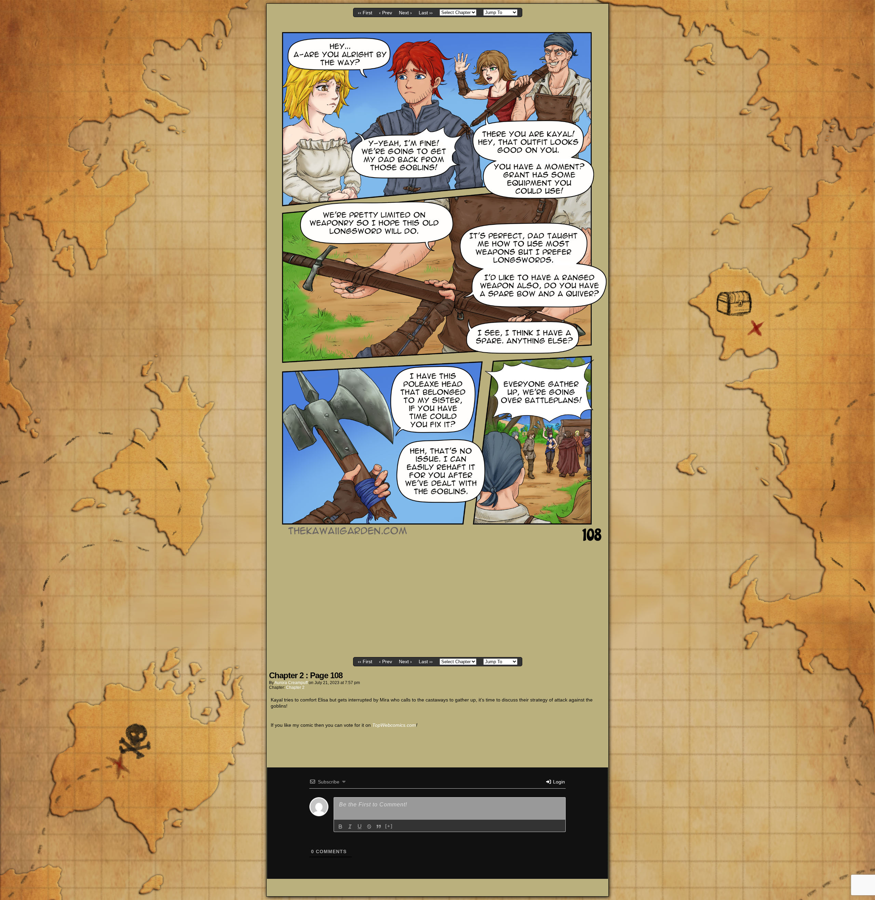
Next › (405, 12)
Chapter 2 (295, 687)
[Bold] (340, 826)
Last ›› (426, 12)
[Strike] (369, 826)
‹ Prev (385, 12)
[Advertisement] (437, 604)
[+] (389, 826)
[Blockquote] (378, 826)
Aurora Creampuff (291, 682)
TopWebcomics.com (394, 725)
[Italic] (350, 826)
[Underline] (359, 826)
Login (558, 782)
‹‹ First (365, 12)
